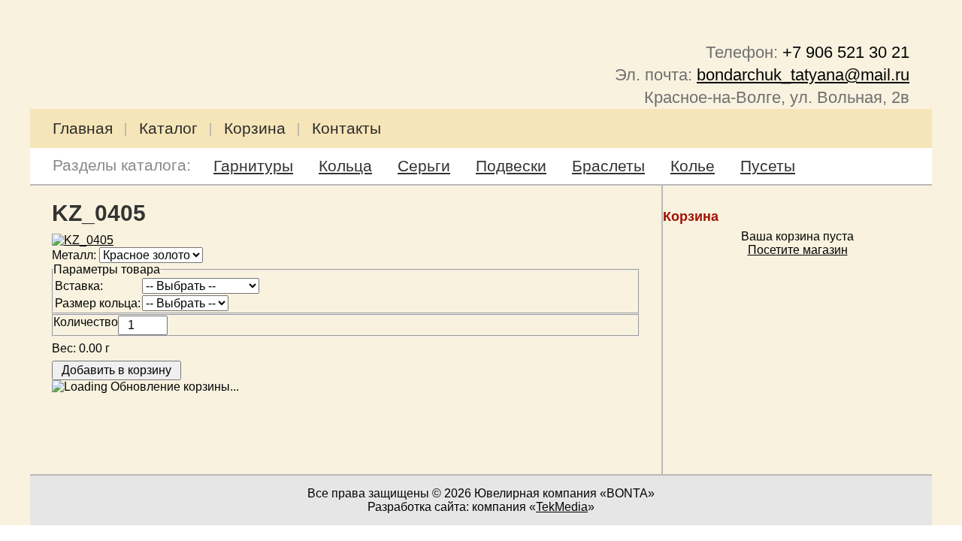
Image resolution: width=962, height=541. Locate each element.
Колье (692, 165)
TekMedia (562, 506)
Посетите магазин (798, 249)
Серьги (424, 165)
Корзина (255, 128)
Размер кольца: (98, 303)
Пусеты (767, 165)
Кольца (345, 165)
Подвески (511, 165)
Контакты (346, 128)
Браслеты (608, 165)
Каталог (168, 128)
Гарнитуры (253, 165)
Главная (83, 128)
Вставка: (79, 286)
